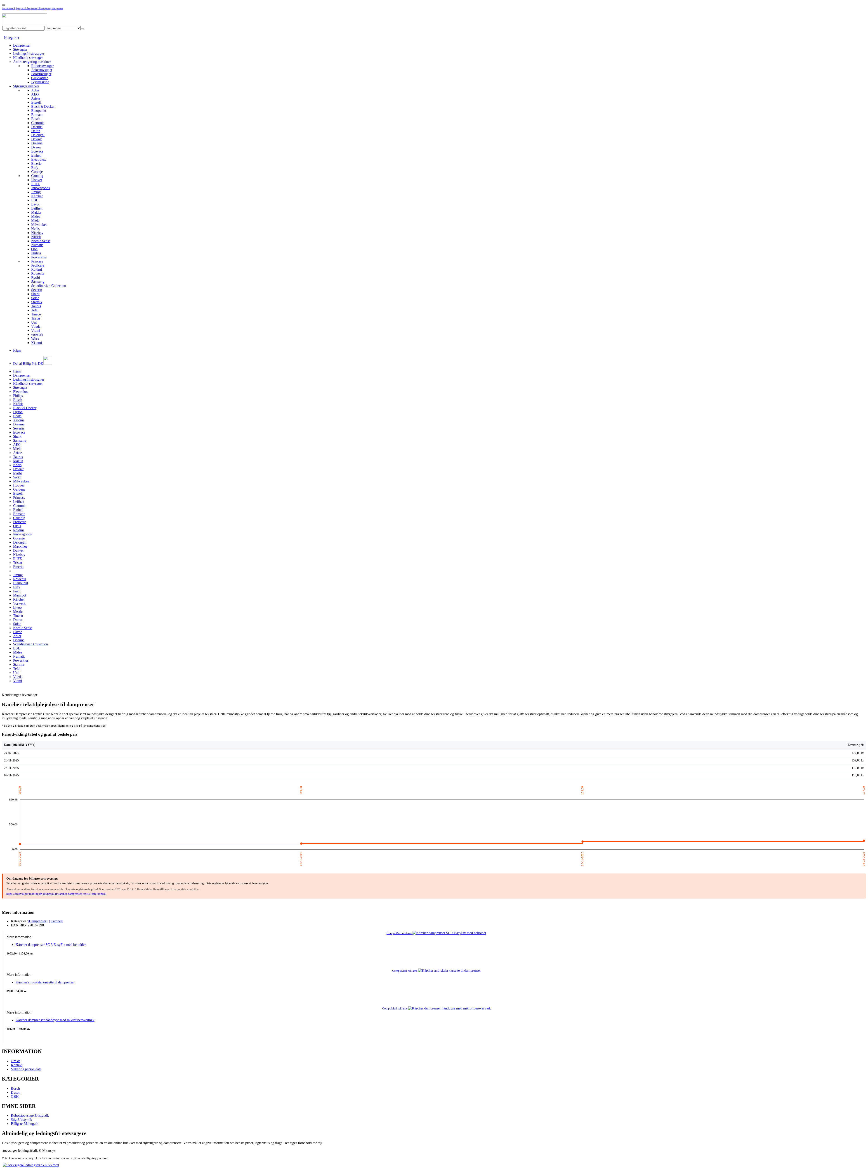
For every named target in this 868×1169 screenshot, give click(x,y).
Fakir (17, 591)
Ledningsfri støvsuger (28, 53)
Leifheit (36, 208)
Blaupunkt (38, 110)
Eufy (34, 167)
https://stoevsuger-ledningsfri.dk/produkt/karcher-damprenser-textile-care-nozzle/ (56, 893)
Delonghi (38, 135)
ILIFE (35, 184)
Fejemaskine (40, 82)
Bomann (37, 115)
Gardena (19, 489)
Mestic (18, 611)
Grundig (37, 176)
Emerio (36, 163)
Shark (35, 294)
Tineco (36, 314)
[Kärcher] (56, 921)
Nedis (35, 229)
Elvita (17, 416)
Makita (36, 212)
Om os (15, 1061)
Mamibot (19, 595)
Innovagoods (40, 188)
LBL (34, 200)
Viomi (35, 330)
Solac (35, 298)
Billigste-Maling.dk (24, 1124)
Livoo (17, 607)
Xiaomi (36, 343)
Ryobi (35, 277)
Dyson (36, 147)
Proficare (37, 265)
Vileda (35, 326)
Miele (35, 220)
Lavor (35, 204)
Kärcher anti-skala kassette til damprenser (45, 982)
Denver (18, 550)
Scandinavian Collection (48, 286)
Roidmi (36, 269)
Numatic (37, 245)
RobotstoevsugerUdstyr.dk (30, 1115)
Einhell (36, 155)
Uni (34, 322)
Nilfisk (36, 237)
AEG (35, 94)
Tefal (34, 310)
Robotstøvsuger (42, 66)
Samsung (37, 282)
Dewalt (36, 139)
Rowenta (37, 273)
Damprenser (22, 45)
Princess (37, 261)
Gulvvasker (39, 78)
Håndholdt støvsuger (28, 58)
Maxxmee (20, 546)
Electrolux (38, 159)
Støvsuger (20, 49)
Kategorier (11, 38)
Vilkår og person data (26, 1069)
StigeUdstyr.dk (21, 1119)
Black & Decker (42, 106)
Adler (35, 90)
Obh (34, 249)
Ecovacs (37, 151)
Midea (35, 216)
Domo (17, 620)
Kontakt (16, 1065)
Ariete (35, 98)
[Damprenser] (37, 921)
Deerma (36, 127)
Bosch (35, 119)
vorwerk (37, 334)
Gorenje (37, 172)
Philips (36, 253)
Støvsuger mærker (26, 86)
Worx (35, 339)
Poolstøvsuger (41, 74)
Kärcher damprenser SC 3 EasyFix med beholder (51, 945)
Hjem (17, 350)
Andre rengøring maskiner (32, 62)
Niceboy (37, 233)
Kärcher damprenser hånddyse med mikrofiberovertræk (55, 1020)
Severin (36, 290)
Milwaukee (39, 225)
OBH (17, 526)
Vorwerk (19, 603)
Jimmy (36, 192)
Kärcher (37, 196)
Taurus (36, 306)
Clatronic (37, 123)
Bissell (36, 102)
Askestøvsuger (41, 70)
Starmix (36, 302)
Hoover (36, 180)
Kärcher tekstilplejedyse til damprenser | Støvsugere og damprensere (32, 8)
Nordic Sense (40, 241)
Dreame (36, 143)
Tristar (35, 318)
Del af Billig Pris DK (28, 363)
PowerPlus (39, 257)
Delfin (35, 131)
